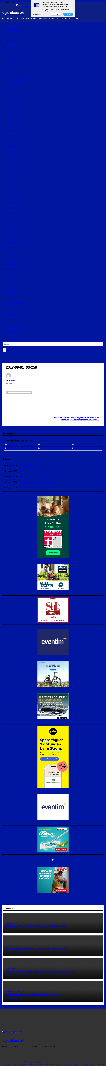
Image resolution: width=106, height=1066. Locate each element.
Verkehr (10, 141)
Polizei (11, 119)
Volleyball (11, 264)
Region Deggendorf (14, 331)
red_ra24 (23, 929)
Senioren (10, 219)
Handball (10, 275)
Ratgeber (12, 147)
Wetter (9, 197)
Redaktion (12, 380)
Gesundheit (11, 169)
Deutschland (12, 52)
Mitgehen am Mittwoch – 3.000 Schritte (33, 471)
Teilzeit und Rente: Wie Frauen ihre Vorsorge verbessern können (39, 971)
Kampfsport (11, 292)
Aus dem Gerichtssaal (15, 136)
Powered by (36, 14)
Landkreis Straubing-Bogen (17, 85)
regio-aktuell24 (13, 13)
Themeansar (45, 1062)
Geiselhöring (11, 74)
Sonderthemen (14, 203)
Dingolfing (11, 102)
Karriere (10, 186)
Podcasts (10, 208)
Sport (11, 253)
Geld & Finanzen (12, 163)
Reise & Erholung (13, 175)
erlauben (68, 14)
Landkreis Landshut (14, 97)
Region (11, 57)
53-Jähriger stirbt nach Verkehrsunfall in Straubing (32, 994)
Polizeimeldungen (13, 124)
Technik (10, 191)
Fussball (10, 269)
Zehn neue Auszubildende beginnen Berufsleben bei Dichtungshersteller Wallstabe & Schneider (76, 418)
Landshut (10, 91)
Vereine (11, 247)
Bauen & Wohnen (13, 158)
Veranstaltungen (16, 303)
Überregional (14, 30)
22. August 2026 (12, 929)
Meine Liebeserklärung (15, 236)
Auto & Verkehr (12, 152)
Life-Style (10, 180)
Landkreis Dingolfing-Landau (17, 108)
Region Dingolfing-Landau (16, 325)
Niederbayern (12, 35)
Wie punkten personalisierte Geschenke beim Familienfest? (37, 948)
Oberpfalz (10, 41)
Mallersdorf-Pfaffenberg (16, 80)
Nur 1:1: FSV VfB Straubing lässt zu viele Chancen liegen (35, 925)
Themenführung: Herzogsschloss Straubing (35, 488)
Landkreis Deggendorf (15, 113)
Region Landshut (13, 320)
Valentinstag (12, 230)
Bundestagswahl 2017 (14, 242)
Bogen (9, 69)
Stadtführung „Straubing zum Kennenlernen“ (35, 477)
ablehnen (56, 14)
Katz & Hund (11, 225)
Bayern (9, 46)
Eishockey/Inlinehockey (15, 258)
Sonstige (10, 297)
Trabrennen (11, 286)
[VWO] (41, 14)
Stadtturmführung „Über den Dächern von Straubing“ (39, 466)
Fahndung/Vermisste (14, 130)
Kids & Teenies (12, 214)
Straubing (10, 63)
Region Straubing (13, 314)
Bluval (9, 336)
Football (10, 280)
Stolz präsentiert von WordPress (12, 1062)
